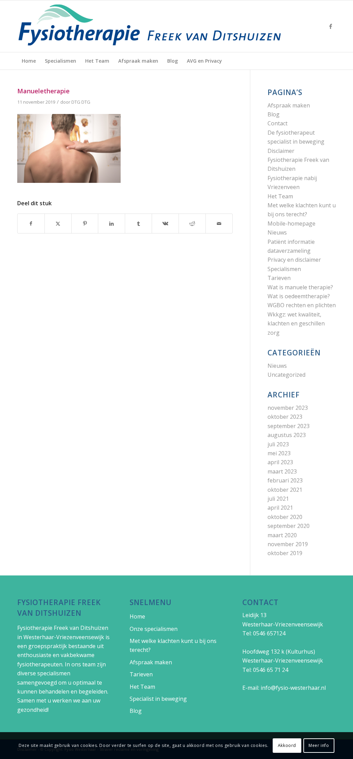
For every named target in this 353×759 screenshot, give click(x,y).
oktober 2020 (285, 517)
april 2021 (280, 507)
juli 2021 (278, 498)
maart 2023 (282, 471)
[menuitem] (28, 61)
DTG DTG (80, 102)
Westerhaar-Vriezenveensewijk (63, 637)
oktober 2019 (285, 553)
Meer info (319, 745)
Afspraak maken (289, 105)
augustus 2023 (287, 435)
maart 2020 (282, 535)
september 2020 (289, 526)
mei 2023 (279, 453)
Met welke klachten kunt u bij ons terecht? (173, 645)
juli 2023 (278, 444)
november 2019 (288, 544)
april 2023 (280, 462)
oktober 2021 (285, 489)
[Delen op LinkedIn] (111, 223)
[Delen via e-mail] (219, 223)
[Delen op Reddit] (192, 223)
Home (137, 616)
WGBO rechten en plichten (302, 305)
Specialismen (284, 269)
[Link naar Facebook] (330, 26)
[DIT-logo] (150, 26)
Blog (274, 114)
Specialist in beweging (158, 699)
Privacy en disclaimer (294, 259)
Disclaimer (281, 151)
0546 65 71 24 (270, 670)
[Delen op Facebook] (31, 223)
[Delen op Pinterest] (85, 223)
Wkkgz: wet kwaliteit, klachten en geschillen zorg (296, 323)
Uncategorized (286, 374)
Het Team (280, 196)
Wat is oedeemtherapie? (299, 296)
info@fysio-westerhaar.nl (293, 688)
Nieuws (277, 232)
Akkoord (287, 745)
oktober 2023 (285, 416)
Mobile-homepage (291, 223)
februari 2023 (285, 480)
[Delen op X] (58, 223)
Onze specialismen (154, 629)
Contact (278, 123)
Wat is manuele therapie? (300, 287)
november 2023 (288, 408)
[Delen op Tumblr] (138, 223)
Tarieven (279, 278)
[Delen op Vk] (165, 223)
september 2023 (289, 426)
